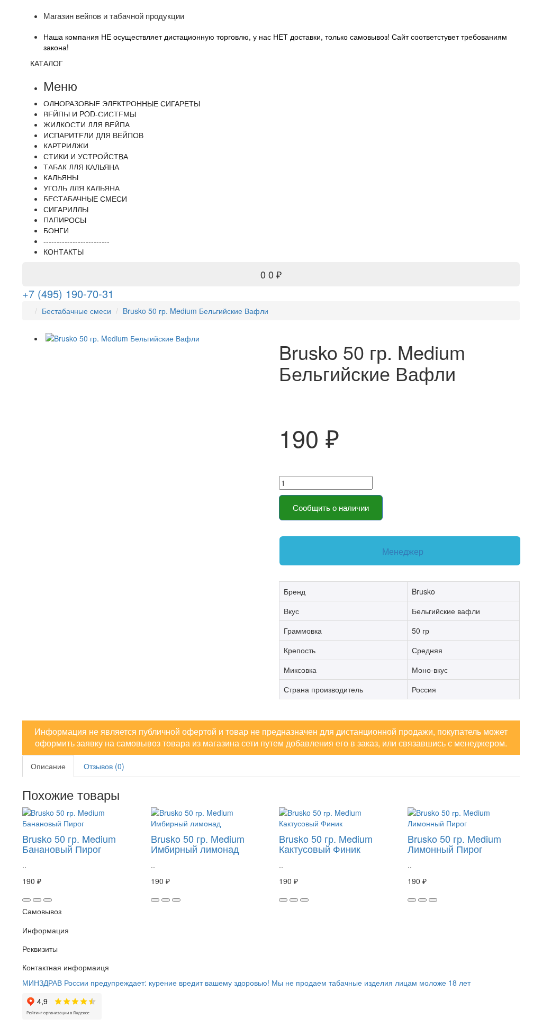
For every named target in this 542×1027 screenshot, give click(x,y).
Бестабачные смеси (76, 310)
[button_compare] (47, 900)
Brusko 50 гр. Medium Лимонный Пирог (454, 844)
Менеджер (402, 551)
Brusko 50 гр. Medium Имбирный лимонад (198, 844)
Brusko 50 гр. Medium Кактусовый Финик (326, 844)
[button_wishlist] (37, 900)
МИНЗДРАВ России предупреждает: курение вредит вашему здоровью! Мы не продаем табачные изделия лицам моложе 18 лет (246, 982)
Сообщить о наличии (331, 507)
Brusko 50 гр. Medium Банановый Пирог (69, 844)
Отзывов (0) (104, 766)
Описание (48, 766)
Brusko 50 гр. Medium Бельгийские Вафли (195, 310)
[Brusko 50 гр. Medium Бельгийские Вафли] (153, 338)
